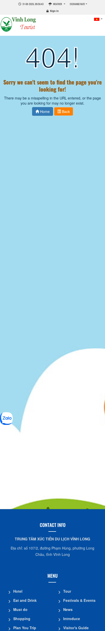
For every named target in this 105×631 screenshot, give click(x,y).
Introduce (71, 618)
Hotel (17, 591)
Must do (20, 609)
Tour (67, 591)
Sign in (54, 11)
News (68, 609)
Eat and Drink (25, 600)
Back (65, 111)
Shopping (21, 618)
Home (44, 111)
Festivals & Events (79, 600)
